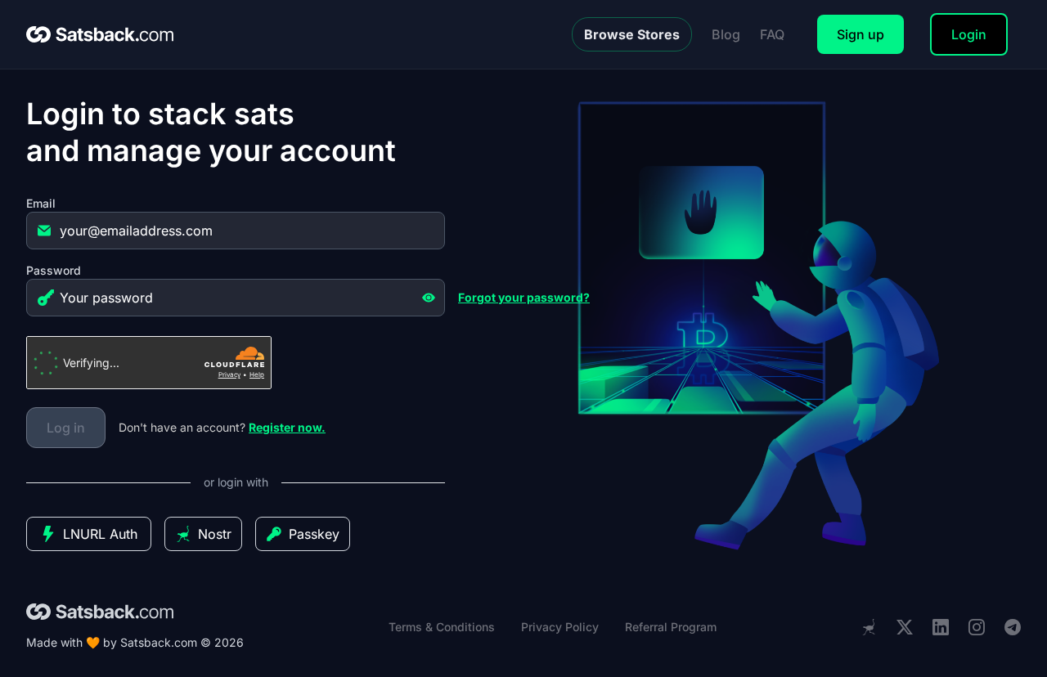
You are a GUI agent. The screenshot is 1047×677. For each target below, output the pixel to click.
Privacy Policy (560, 627)
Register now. (287, 427)
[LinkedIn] (940, 627)
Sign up (860, 34)
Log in (66, 427)
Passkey (314, 534)
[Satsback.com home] (99, 34)
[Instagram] (976, 627)
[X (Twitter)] (904, 627)
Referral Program (671, 627)
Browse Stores (632, 34)
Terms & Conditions (442, 627)
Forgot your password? (524, 297)
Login (968, 34)
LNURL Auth (100, 534)
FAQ (772, 34)
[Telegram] (1012, 627)
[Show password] (428, 297)
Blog (726, 34)
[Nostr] (869, 627)
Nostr (214, 534)
